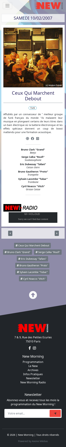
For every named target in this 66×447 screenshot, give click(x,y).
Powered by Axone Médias (33, 441)
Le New (33, 366)
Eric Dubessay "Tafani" (33, 258)
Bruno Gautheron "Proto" (33, 265)
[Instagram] (37, 138)
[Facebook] (32, 138)
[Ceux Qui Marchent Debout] (10, 233)
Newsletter (33, 378)
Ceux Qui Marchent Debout (33, 245)
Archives (33, 370)
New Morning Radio (33, 382)
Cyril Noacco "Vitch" (34, 278)
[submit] (55, 413)
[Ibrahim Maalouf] (57, 233)
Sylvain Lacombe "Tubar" (33, 272)
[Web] (27, 138)
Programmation (33, 362)
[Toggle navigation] (7, 5)
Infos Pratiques (33, 374)
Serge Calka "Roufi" (49, 252)
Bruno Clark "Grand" (18, 252)
